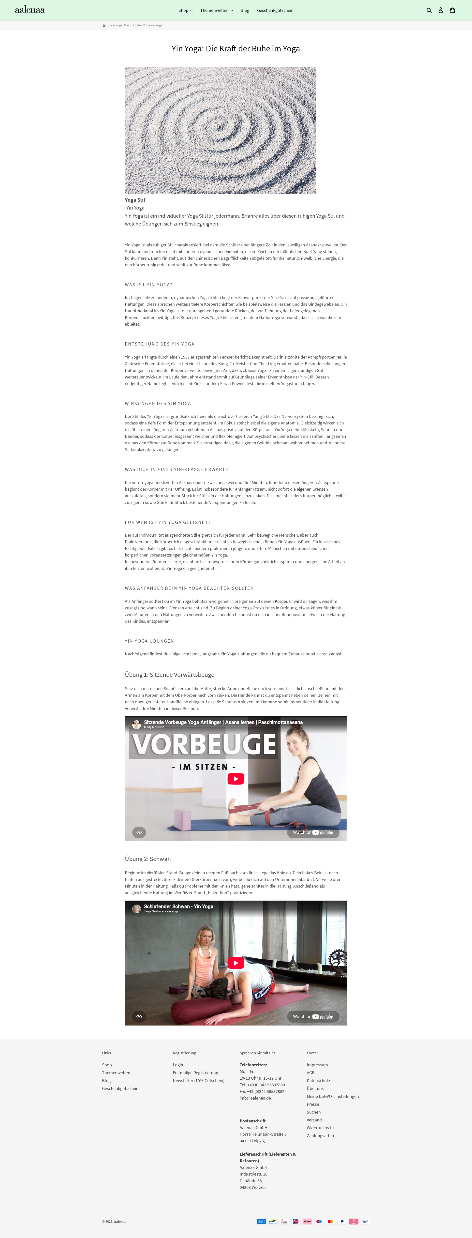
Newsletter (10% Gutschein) (198, 1080)
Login (178, 1065)
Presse (313, 1104)
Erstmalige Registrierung (195, 1072)
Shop (107, 1065)
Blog (106, 1080)
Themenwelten (116, 1072)
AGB (311, 1072)
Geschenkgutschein (120, 1088)
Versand (314, 1120)
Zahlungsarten (320, 1135)
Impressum (317, 1065)
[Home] (104, 25)
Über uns (315, 1088)
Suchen (314, 1112)
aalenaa (120, 1221)
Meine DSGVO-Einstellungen (333, 1096)
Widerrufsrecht (320, 1128)
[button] (185, 10)
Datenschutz (318, 1080)
